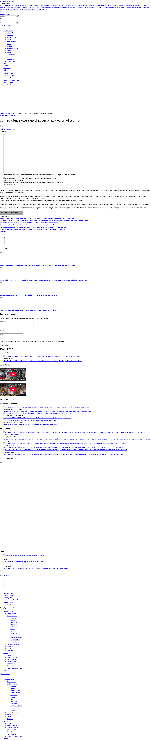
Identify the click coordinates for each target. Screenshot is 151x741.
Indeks (2, 14)
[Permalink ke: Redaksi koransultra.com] (1, 127)
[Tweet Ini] (4, 238)
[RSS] (4, 590)
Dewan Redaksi (8, 76)
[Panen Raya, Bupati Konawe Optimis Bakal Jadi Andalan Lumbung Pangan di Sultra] (11, 308)
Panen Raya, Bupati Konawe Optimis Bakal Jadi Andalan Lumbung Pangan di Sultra (29, 225)
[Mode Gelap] (0, 19)
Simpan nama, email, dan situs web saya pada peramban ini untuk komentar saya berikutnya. (34, 341)
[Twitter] (4, 581)
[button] (18, 16)
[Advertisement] (75, 99)
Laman (5, 653)
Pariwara (6, 68)
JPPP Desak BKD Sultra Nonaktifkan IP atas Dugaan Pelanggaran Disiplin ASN (26, 5)
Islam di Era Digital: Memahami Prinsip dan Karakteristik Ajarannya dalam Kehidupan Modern (36, 568)
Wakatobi (10, 46)
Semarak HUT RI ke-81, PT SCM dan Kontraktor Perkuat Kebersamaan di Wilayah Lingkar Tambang (86, 5)
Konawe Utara (12, 57)
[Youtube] (4, 588)
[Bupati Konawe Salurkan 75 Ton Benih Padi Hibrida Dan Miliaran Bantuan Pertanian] (11, 293)
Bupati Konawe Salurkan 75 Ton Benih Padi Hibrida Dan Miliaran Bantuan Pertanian (29, 223)
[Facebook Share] (4, 235)
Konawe (10, 35)
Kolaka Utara (11, 42)
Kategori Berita (8, 611)
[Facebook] (4, 579)
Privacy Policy (8, 82)
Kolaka (9, 40)
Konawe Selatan (13, 48)
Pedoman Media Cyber (11, 80)
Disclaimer (7, 85)
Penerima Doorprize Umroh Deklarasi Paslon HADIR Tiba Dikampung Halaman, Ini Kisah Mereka (33, 227)
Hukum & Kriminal (9, 61)
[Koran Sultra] (5, 12)
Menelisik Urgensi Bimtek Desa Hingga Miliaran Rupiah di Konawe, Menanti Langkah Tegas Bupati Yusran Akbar (42, 361)
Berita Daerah (8, 33)
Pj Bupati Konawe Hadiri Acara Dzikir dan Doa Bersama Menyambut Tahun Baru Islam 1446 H (32, 229)
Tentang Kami (8, 74)
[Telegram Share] (4, 242)
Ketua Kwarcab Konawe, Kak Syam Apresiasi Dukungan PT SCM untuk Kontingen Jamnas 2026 (88, 8)
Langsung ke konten (7, 1)
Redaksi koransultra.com (8, 129)
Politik (5, 64)
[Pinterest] (4, 583)
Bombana (10, 59)
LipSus (5, 66)
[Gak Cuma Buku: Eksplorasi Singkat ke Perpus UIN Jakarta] (23, 555)
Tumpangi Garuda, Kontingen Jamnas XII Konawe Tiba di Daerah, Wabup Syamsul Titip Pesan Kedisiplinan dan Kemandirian (47, 411)
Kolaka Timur (11, 37)
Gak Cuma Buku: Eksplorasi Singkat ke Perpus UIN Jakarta (23, 562)
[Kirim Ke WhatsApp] (4, 244)
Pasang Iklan (7, 78)
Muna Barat (11, 55)
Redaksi (7, 14)
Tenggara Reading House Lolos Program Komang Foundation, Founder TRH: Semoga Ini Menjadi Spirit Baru (37, 218)
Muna (9, 44)
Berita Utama (8, 31)
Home (9, 655)
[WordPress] (4, 585)
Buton (9, 53)
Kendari (9, 50)
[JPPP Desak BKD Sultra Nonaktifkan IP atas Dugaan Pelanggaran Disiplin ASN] (30, 420)
